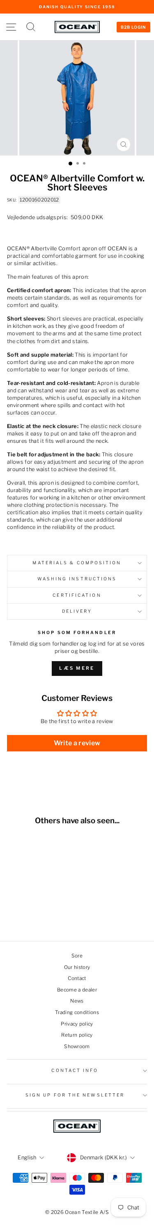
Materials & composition (76, 563)
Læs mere (76, 668)
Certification (77, 595)
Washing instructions (77, 579)
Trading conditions (77, 1012)
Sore (77, 956)
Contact (77, 978)
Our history (77, 967)
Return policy (76, 1035)
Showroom (77, 1046)
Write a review (77, 743)
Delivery (77, 611)
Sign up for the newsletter (74, 1095)
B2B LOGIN (133, 27)
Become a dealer (77, 990)
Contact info (74, 1070)
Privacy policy (77, 1024)
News (76, 1001)
